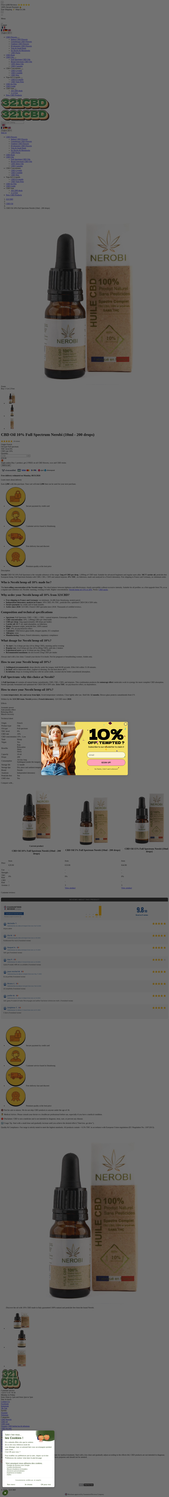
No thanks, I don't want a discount (106, 769)
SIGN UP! (106, 762)
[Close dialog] (125, 724)
